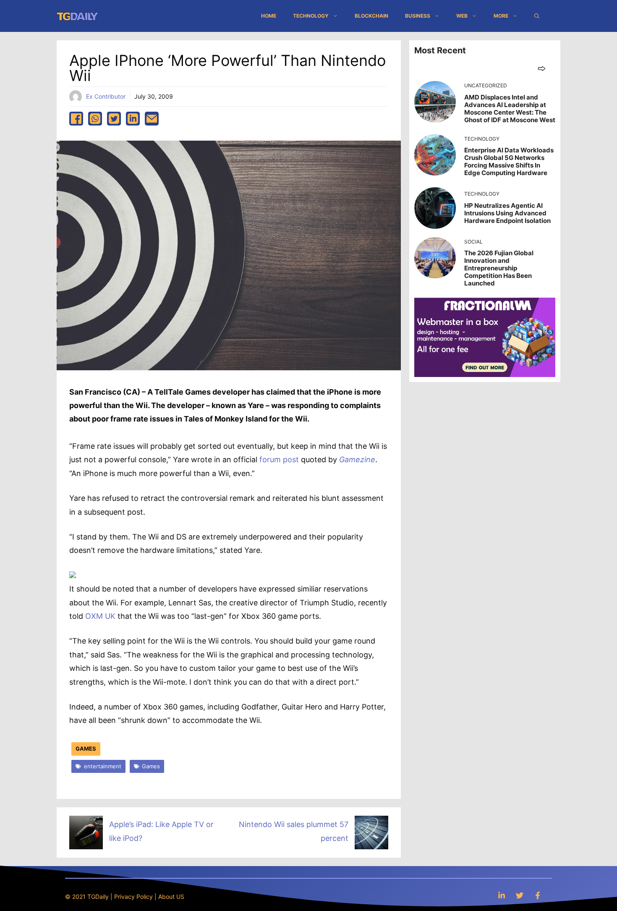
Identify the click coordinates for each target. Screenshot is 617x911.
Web (462, 16)
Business (417, 16)
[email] (152, 119)
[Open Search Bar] (537, 16)
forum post (279, 459)
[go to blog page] (541, 68)
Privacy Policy (133, 896)
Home (268, 16)
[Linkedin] (501, 895)
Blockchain (371, 16)
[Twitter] (519, 895)
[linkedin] (133, 119)
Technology (311, 16)
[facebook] (76, 119)
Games (86, 748)
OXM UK (100, 616)
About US (171, 896)
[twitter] (114, 119)
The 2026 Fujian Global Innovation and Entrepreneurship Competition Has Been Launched (498, 268)
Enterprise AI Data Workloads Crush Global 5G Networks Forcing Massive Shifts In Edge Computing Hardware (509, 161)
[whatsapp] (95, 119)
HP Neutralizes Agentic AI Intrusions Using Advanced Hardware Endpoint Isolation (507, 213)
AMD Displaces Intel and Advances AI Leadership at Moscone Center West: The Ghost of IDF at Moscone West (509, 108)
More (501, 16)
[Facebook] (537, 895)
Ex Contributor (105, 96)
